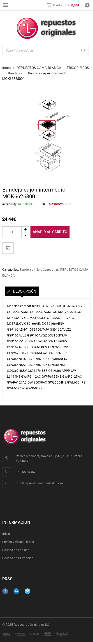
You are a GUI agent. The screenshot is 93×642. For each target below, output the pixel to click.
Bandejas (15, 73)
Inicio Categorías (46, 269)
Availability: (9, 204)
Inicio (6, 68)
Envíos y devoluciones (18, 542)
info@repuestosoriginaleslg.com (39, 483)
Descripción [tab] (24, 291)
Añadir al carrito (50, 232)
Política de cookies (15, 550)
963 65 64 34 (25, 472)
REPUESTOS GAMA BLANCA (39, 68)
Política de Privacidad (18, 558)
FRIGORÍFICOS (78, 68)
